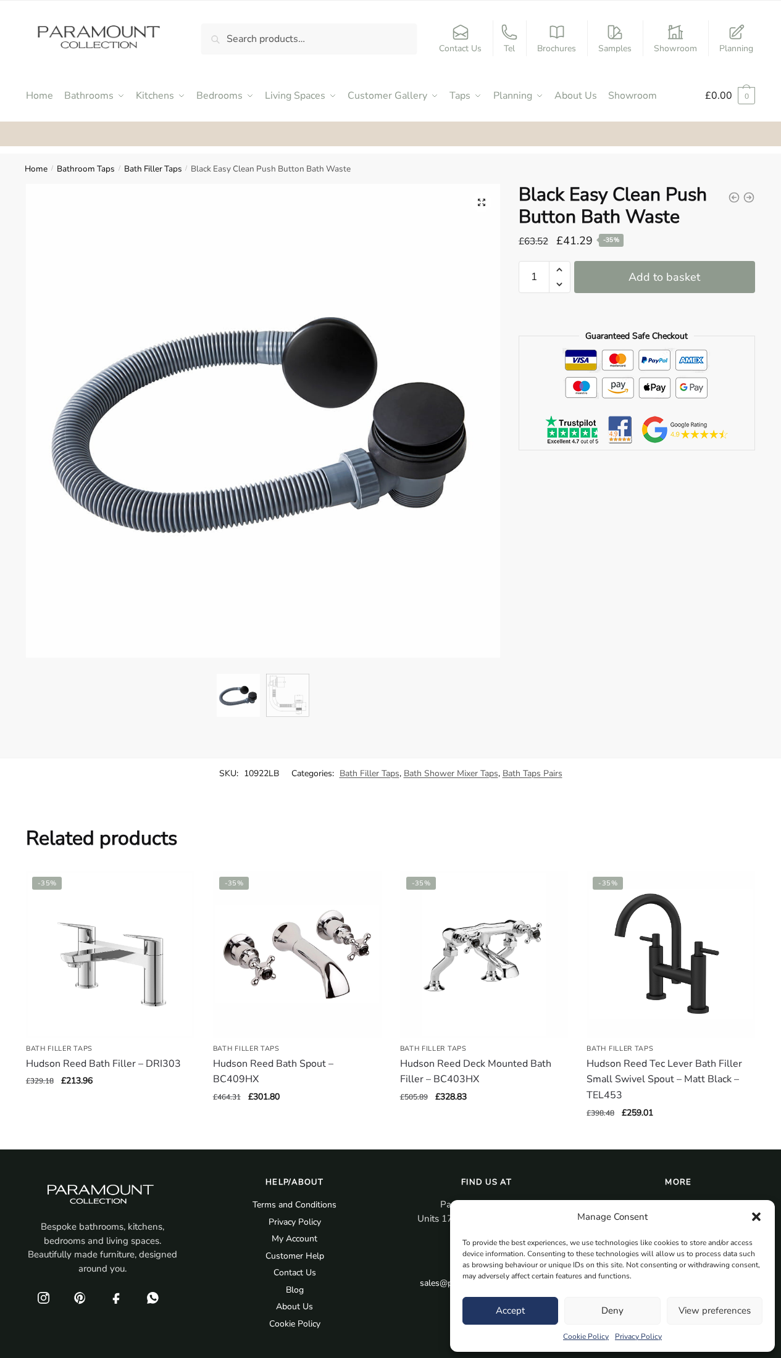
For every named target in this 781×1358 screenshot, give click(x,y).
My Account (294, 1238)
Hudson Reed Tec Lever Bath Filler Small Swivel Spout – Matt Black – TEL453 (664, 1080)
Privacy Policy (638, 1336)
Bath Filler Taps (153, 169)
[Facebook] (116, 1297)
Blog (295, 1290)
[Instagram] (43, 1297)
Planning (736, 48)
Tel (509, 48)
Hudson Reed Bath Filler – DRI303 (103, 1063)
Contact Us (460, 48)
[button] (756, 1217)
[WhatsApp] (152, 1297)
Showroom (675, 48)
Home (36, 169)
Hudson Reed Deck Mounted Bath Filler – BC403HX (475, 1072)
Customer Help (294, 1256)
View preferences (715, 1310)
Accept (510, 1310)
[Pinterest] (79, 1297)
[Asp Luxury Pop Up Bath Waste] (734, 197)
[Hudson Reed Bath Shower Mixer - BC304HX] (749, 197)
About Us (294, 1306)
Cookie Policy (586, 1336)
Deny (612, 1310)
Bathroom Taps (86, 169)
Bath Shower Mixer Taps (451, 773)
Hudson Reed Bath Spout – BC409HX (273, 1072)
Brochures (556, 48)
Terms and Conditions (294, 1205)
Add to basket (664, 277)
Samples (615, 48)
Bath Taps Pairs (532, 773)
